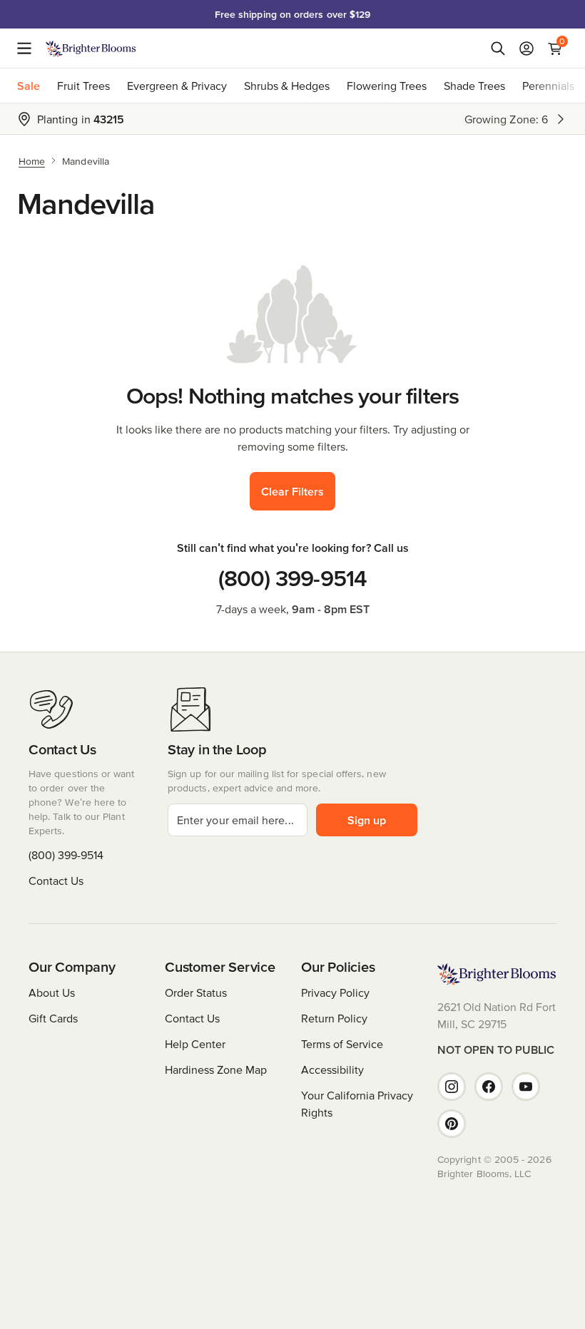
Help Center (195, 1043)
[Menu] (28, 48)
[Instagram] (451, 1086)
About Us (52, 992)
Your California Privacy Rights (357, 1104)
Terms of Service (342, 1043)
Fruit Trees (83, 85)
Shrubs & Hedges (287, 85)
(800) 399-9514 (292, 577)
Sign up (366, 820)
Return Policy (334, 1018)
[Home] (91, 48)
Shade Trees (474, 85)
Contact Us (56, 880)
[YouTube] (526, 1086)
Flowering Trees (387, 85)
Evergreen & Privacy (177, 85)
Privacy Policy (335, 992)
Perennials (548, 85)
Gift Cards (53, 1018)
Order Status (196, 992)
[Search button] (498, 48)
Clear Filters (292, 491)
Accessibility (332, 1069)
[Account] (526, 48)
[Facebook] (488, 1086)
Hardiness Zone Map (216, 1069)
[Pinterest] (451, 1123)
